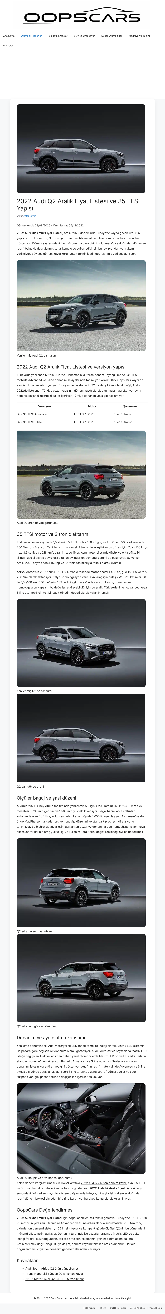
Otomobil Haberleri (32, 35)
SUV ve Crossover (84, 35)
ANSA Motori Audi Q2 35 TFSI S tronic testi (54, 1279)
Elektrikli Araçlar (58, 35)
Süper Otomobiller (111, 35)
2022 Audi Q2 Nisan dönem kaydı (103, 1183)
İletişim (102, 1308)
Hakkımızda (89, 1308)
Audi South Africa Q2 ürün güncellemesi (52, 1268)
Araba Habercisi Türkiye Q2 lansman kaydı (54, 1273)
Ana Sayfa (9, 35)
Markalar (8, 45)
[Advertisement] (82, 74)
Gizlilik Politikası (118, 1308)
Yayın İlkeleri (155, 1308)
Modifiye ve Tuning (139, 35)
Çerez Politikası (137, 1308)
